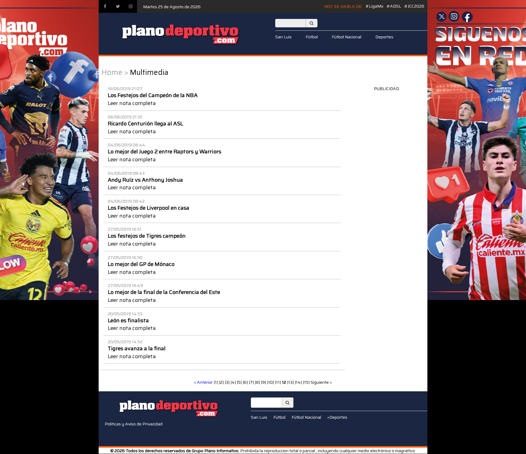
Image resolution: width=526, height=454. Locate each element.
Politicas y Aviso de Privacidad (134, 424)
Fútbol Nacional (346, 37)
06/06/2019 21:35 (125, 116)
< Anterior (203, 382)
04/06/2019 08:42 (126, 201)
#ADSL (394, 6)
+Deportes (337, 417)
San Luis (283, 37)
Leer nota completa (132, 103)
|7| (252, 382)
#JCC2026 (414, 6)
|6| (246, 382)
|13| (291, 382)
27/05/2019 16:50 (125, 257)
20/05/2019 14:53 (125, 313)
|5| (240, 382)
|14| (299, 382)
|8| (258, 382)
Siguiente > (321, 382)
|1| (216, 382)
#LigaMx (375, 6)
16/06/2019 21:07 (125, 88)
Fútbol (312, 37)
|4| (233, 382)
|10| (271, 382)
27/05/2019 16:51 (125, 229)
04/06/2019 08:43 (126, 173)
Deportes (384, 37)
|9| (264, 382)
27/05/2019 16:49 (125, 285)
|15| (306, 382)
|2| (222, 382)
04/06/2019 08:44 (126, 144)
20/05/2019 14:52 (125, 341)
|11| (278, 382)
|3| (227, 382)
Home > (115, 72)
